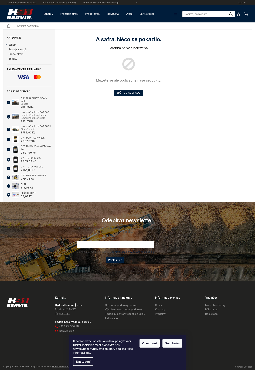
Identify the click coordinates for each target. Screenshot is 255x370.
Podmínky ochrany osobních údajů (101, 2)
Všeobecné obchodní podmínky (59, 2)
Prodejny (160, 313)
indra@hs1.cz (66, 330)
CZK (241, 2)
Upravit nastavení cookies (65, 366)
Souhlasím (172, 343)
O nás (158, 305)
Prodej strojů (16, 53)
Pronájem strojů (17, 49)
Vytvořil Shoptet (243, 366)
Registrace (211, 313)
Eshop (12, 44)
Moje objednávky (215, 305)
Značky (13, 58)
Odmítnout (149, 343)
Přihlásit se (115, 259)
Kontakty (160, 309)
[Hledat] (232, 14)
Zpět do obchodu (129, 92)
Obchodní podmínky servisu (21, 2)
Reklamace (111, 318)
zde (88, 352)
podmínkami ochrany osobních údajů (132, 251)
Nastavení (83, 361)
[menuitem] (48, 13)
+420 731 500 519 (69, 326)
